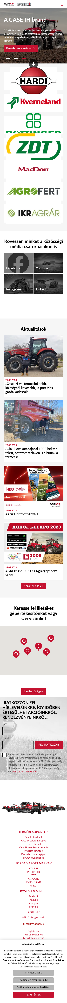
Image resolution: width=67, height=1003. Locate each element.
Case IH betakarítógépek (33, 841)
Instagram (34, 903)
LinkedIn (33, 907)
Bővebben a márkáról (20, 48)
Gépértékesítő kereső (33, 938)
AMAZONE (33, 879)
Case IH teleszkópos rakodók (33, 848)
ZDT (33, 875)
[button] (51, 638)
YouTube (33, 900)
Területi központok (33, 935)
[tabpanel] (33, 31)
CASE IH (33, 869)
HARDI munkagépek (33, 858)
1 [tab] (8, 58)
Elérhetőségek (33, 691)
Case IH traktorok (33, 837)
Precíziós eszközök (33, 851)
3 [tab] (24, 58)
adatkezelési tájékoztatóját (25, 772)
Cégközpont (34, 931)
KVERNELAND (33, 882)
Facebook (33, 896)
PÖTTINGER (33, 872)
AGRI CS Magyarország (33, 918)
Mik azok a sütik (33, 973)
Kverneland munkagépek (33, 854)
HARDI (33, 886)
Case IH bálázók (33, 844)
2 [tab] (16, 58)
